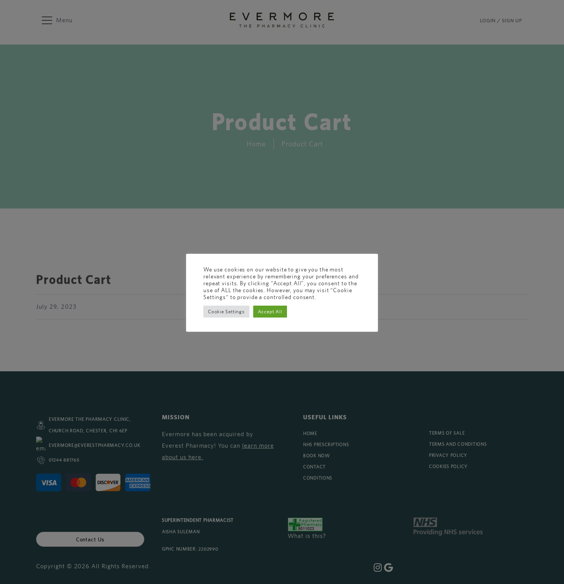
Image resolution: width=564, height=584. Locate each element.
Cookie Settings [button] (226, 311)
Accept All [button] (270, 311)
